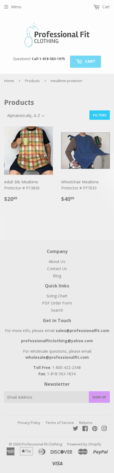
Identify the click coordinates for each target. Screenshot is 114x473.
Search (57, 310)
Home (9, 80)
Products (32, 80)
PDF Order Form (57, 303)
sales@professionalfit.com (82, 330)
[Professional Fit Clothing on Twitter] (75, 429)
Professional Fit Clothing (42, 444)
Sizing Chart (57, 295)
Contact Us (57, 268)
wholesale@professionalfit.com (57, 357)
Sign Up (99, 397)
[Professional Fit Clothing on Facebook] (85, 429)
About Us (57, 261)
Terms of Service (60, 422)
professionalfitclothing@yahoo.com (57, 340)
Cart (89, 61)
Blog (57, 275)
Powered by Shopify (84, 444)
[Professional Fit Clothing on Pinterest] (95, 429)
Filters (99, 115)
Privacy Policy (29, 422)
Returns (85, 422)
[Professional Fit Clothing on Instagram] (104, 429)
